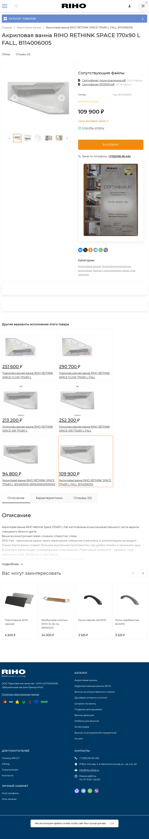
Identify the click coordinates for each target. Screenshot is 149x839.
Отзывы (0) (23, 54)
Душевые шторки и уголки (90, 697)
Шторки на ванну (85, 703)
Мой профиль (10, 793)
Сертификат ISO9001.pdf (98, 84)
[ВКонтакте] (80, 250)
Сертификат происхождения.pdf (104, 80)
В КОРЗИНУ (111, 144)
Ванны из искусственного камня (94, 691)
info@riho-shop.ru (89, 770)
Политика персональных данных (20, 694)
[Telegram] (95, 250)
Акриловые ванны (29, 27)
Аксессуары (81, 726)
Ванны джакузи (84, 715)
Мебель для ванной (86, 720)
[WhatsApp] (100, 250)
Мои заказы (9, 799)
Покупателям (10, 769)
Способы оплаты (93, 128)
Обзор (6, 54)
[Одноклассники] (90, 250)
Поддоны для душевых (88, 709)
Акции (78, 738)
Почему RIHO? (10, 758)
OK (112, 823)
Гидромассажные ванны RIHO (92, 685)
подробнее (11, 564)
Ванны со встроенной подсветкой (95, 732)
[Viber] (106, 250)
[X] (85, 250)
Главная (7, 27)
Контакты (7, 775)
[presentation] (14, 97)
